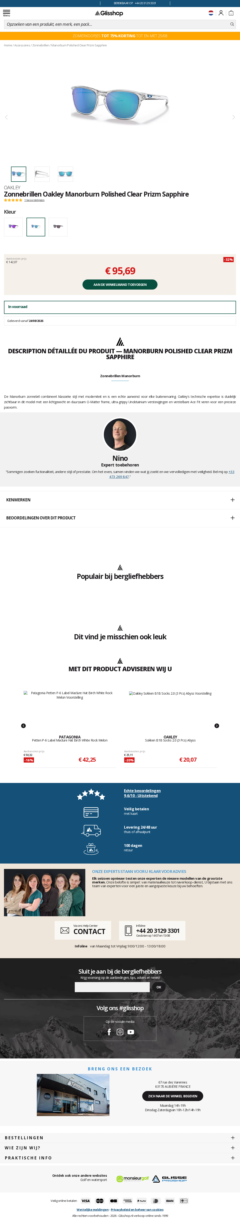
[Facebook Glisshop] (109, 1032)
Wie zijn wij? (23, 1148)
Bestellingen (24, 1137)
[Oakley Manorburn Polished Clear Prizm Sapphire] (120, 105)
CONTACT (89, 931)
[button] (120, 500)
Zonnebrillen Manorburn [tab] (120, 375)
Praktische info (28, 1158)
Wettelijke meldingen (93, 1209)
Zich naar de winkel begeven (172, 1096)
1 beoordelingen (34, 200)
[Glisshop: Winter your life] (109, 13)
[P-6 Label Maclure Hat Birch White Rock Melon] (70, 708)
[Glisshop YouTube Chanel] (131, 1032)
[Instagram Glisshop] (120, 1032)
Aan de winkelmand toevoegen (120, 284)
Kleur (10, 211)
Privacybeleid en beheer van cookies (137, 1209)
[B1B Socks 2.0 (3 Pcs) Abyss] (170, 708)
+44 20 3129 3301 (158, 931)
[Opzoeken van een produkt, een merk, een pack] (232, 24)
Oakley (12, 187)
